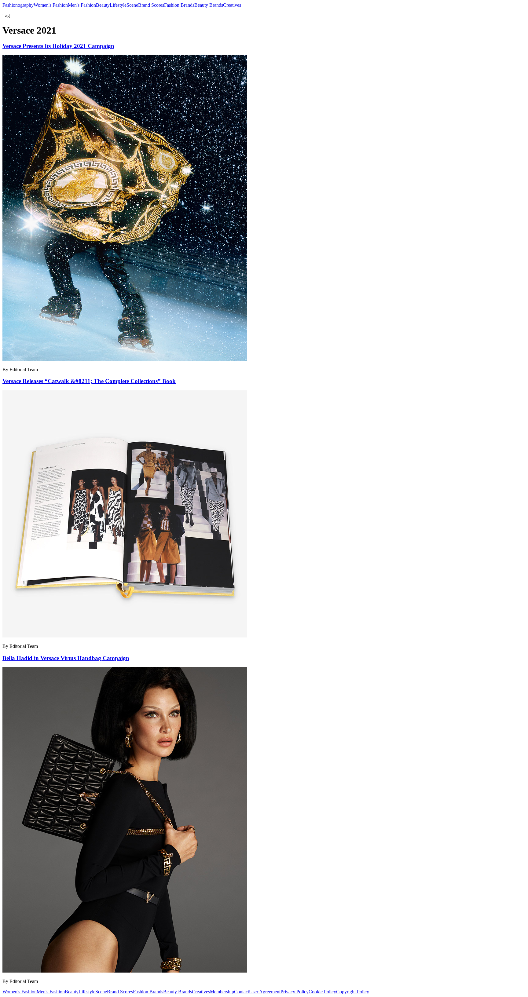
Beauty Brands (208, 5)
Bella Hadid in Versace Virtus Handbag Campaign (65, 658)
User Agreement (264, 991)
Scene (132, 5)
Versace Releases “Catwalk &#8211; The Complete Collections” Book (89, 381)
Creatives (232, 5)
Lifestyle (118, 5)
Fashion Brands (179, 5)
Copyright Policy (352, 991)
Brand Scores (151, 5)
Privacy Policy (294, 991)
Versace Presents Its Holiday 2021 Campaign (58, 46)
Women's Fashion (51, 5)
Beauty (103, 5)
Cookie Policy (322, 991)
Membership (222, 991)
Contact (241, 991)
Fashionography (18, 5)
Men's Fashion (82, 5)
